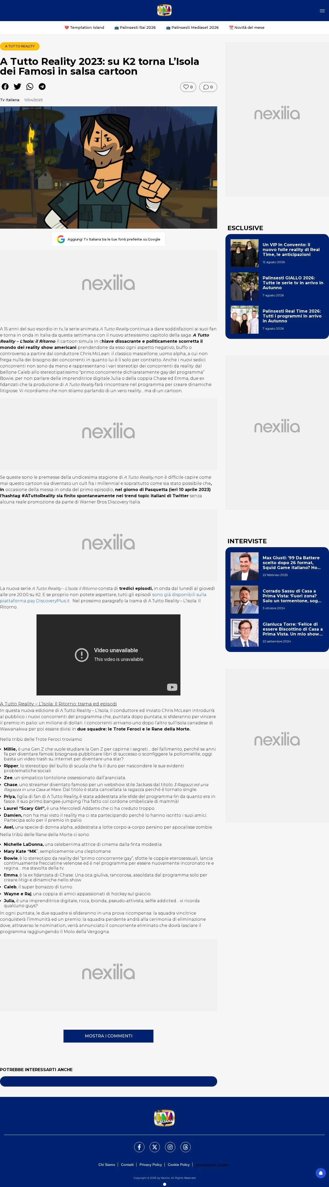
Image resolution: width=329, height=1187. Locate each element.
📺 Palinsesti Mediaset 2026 (192, 27)
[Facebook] (136, 1144)
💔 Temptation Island (84, 27)
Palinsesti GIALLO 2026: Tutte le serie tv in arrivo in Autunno (293, 283)
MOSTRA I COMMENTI (108, 1036)
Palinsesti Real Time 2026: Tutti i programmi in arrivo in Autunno (292, 316)
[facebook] (5, 90)
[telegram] (42, 90)
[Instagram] (167, 1144)
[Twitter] (152, 1144)
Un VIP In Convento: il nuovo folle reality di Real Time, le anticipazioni (291, 249)
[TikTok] (182, 1144)
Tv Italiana (9, 100)
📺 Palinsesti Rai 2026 (135, 27)
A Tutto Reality (19, 46)
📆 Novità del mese (246, 27)
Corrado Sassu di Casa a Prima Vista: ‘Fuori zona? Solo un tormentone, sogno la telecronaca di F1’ (293, 596)
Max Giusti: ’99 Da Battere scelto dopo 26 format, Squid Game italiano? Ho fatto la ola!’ (291, 562)
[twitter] (17, 90)
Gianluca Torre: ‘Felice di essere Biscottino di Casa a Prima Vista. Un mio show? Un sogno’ (293, 629)
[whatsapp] (30, 90)
